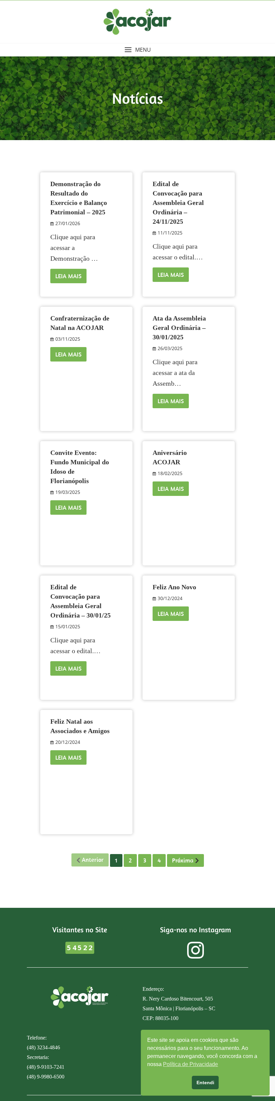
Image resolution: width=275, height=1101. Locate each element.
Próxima (183, 860)
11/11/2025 (170, 232)
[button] (137, 50)
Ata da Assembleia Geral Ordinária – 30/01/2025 (179, 327)
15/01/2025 (67, 626)
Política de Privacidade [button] (190, 1064)
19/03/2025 (67, 492)
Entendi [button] (205, 1082)
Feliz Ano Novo (174, 587)
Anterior (93, 859)
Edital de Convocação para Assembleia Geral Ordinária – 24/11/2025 (178, 202)
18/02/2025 (170, 473)
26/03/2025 (170, 348)
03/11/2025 (67, 339)
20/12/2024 (67, 742)
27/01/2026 (67, 223)
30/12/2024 (170, 598)
